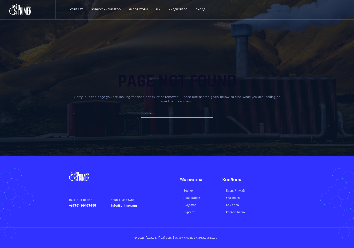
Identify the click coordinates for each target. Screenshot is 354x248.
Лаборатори (138, 9)
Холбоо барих (235, 212)
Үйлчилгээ (233, 198)
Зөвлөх (188, 190)
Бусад (200, 9)
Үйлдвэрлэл (178, 9)
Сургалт (76, 9)
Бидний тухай (235, 190)
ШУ (158, 9)
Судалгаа (189, 205)
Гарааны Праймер (158, 237)
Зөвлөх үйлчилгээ (106, 9)
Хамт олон (233, 205)
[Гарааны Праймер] (20, 9)
